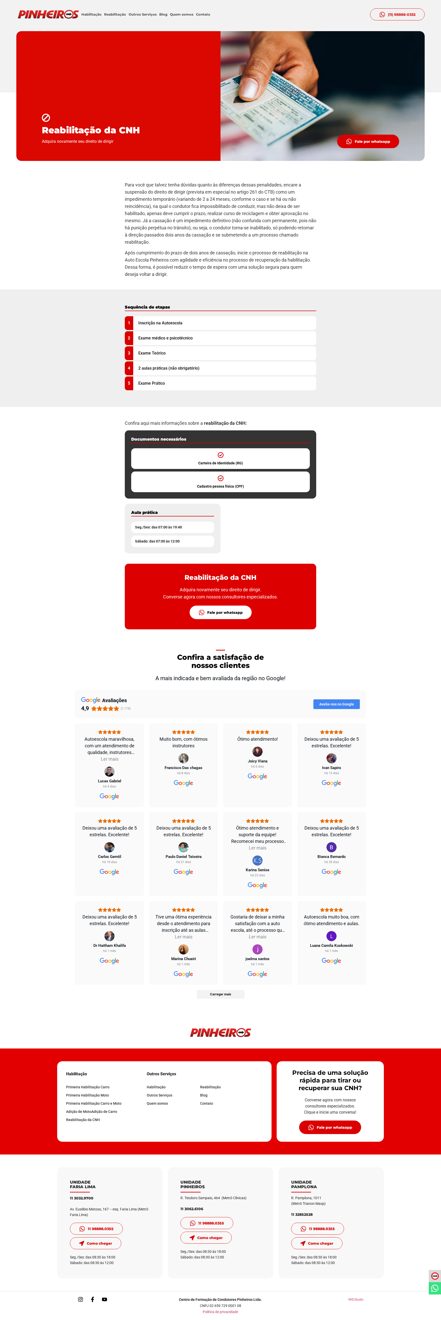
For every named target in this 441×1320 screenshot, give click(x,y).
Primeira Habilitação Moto (87, 1095)
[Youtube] (104, 1299)
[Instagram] (80, 1299)
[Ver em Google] (109, 772)
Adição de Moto (78, 1112)
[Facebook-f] (92, 1299)
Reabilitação (115, 14)
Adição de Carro (104, 1112)
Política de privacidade (220, 1312)
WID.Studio (355, 1299)
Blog (163, 14)
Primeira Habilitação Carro (87, 1087)
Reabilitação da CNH (83, 1120)
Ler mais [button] (109, 759)
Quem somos (181, 14)
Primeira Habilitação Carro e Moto (93, 1103)
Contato (203, 14)
